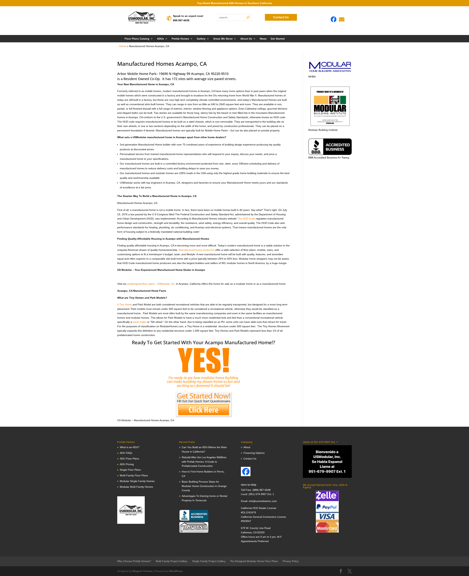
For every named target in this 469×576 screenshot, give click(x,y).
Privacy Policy (291, 561)
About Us (246, 38)
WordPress (176, 571)
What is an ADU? (129, 447)
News (263, 38)
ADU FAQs (126, 452)
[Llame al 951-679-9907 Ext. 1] (327, 461)
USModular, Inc (166, 283)
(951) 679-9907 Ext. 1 (261, 494)
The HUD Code (246, 218)
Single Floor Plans (130, 469)
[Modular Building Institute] (330, 106)
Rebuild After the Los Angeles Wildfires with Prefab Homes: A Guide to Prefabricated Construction (204, 462)
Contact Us (281, 17)
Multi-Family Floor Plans (134, 475)
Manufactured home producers (197, 249)
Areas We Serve (223, 38)
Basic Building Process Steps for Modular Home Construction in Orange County (204, 486)
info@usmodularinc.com (263, 501)
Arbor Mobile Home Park (136, 73)
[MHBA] (330, 72)
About (246, 447)
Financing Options (254, 452)
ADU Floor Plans (129, 458)
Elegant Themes (142, 571)
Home (122, 46)
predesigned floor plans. (141, 283)
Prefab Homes (180, 38)
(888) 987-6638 (261, 489)
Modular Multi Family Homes (136, 486)
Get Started (278, 38)
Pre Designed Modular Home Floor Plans (254, 561)
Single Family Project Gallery (209, 561)
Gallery (201, 38)
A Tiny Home (124, 304)
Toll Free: (246, 489)
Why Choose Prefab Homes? (134, 561)
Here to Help (248, 484)
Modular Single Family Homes (137, 481)
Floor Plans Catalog (137, 38)
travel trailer (139, 321)
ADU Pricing (127, 464)
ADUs (160, 38)
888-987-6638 (181, 20)
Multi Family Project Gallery (171, 561)
